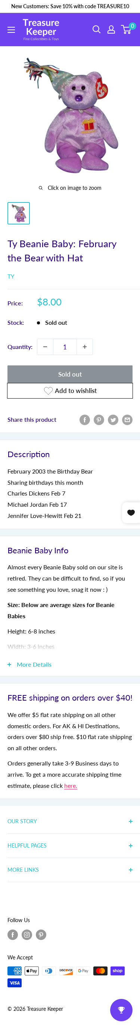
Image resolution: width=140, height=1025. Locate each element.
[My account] (111, 29)
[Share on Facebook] (85, 419)
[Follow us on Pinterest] (41, 934)
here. (70, 785)
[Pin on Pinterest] (99, 419)
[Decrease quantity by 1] (45, 347)
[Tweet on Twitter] (113, 419)
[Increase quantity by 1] (85, 347)
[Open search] (97, 29)
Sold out (70, 374)
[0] (126, 29)
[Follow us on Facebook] (12, 934)
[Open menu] (11, 30)
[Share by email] (127, 419)
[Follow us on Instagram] (27, 934)
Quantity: (19, 346)
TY (10, 276)
